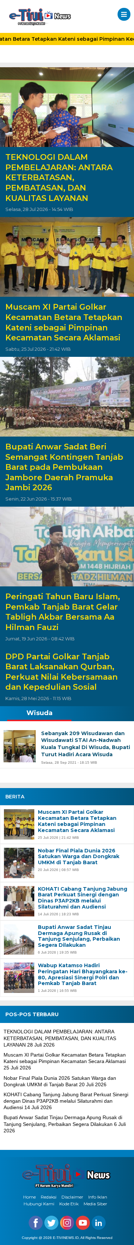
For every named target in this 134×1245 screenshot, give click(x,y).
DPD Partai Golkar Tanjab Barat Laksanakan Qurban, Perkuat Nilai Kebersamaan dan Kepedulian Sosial (61, 672)
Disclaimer (72, 1197)
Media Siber (95, 1203)
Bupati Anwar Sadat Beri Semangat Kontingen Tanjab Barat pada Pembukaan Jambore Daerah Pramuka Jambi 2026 (64, 467)
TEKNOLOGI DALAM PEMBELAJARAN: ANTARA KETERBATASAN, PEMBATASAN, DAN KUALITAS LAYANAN (59, 177)
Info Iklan (97, 1197)
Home (29, 1197)
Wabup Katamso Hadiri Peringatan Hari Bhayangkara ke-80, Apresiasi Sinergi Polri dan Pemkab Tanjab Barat (83, 974)
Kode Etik (69, 1203)
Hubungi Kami (39, 1203)
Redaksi (48, 1197)
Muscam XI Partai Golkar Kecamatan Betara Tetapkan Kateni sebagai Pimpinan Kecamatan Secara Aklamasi (63, 322)
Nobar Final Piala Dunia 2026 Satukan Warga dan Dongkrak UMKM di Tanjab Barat (78, 857)
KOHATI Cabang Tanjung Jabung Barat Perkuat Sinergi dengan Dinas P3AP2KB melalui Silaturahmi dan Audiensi (82, 898)
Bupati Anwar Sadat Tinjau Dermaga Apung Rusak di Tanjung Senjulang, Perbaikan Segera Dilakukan (79, 936)
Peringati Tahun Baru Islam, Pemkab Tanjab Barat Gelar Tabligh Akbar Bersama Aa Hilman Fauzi (62, 612)
